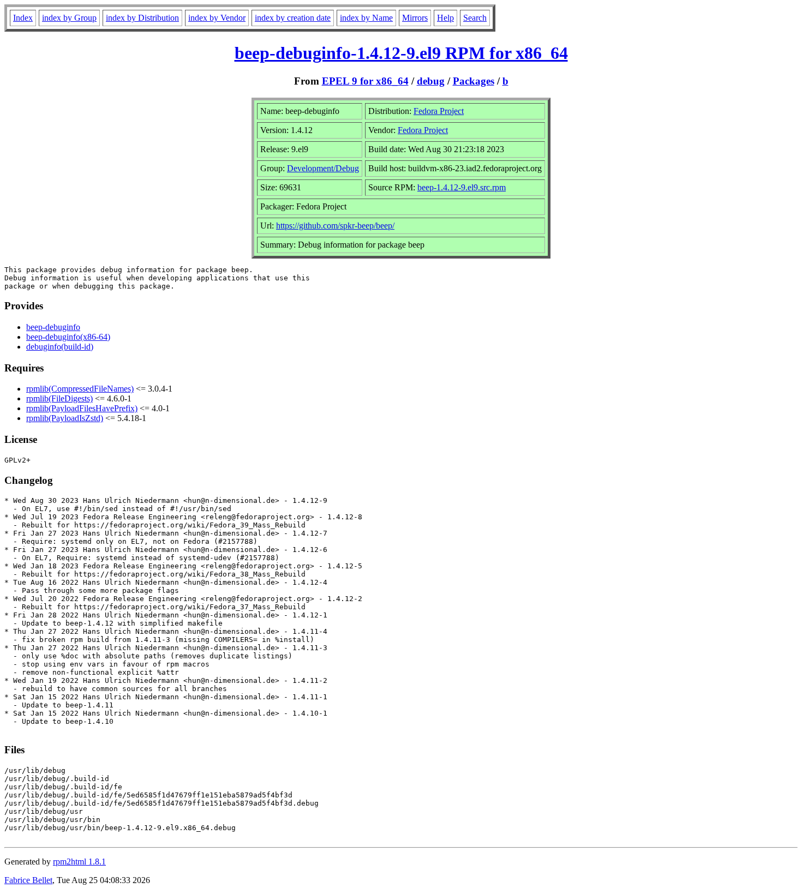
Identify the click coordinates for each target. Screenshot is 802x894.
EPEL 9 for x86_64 (365, 81)
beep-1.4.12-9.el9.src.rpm (461, 187)
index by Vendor (217, 17)
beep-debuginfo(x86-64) (68, 336)
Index (23, 17)
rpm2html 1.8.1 (79, 861)
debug (431, 81)
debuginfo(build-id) (59, 346)
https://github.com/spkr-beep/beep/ (335, 225)
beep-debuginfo (53, 327)
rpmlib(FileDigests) (59, 398)
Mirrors (415, 17)
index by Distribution (142, 17)
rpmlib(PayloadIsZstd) (64, 418)
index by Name (366, 17)
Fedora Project (439, 111)
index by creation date (293, 17)
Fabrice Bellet (28, 880)
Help (445, 17)
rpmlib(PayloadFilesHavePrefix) (81, 408)
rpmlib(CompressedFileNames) (80, 388)
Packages (473, 81)
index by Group (69, 17)
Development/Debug (323, 168)
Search (475, 17)
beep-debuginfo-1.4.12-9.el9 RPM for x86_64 (401, 53)
